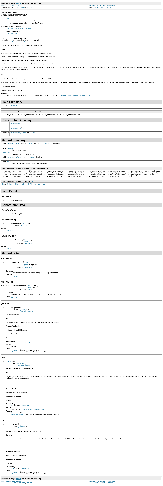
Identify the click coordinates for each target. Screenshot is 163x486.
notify (23, 184)
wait (35, 184)
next (8, 153)
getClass (16, 184)
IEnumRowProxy (15, 124)
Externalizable (18, 28)
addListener (10, 144)
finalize (9, 184)
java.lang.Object (6, 19)
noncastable (13, 105)
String (34, 133)
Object (24, 128)
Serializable (28, 28)
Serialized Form (84, 95)
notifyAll (29, 184)
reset (8, 162)
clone (3, 184)
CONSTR (22, 7)
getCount (10, 148)
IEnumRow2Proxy (11, 33)
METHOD (29, 7)
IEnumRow (9, 28)
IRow (4, 152)
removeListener (12, 157)
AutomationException (27, 311)
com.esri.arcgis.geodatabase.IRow (33, 409)
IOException (25, 225)
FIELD (16, 7)
